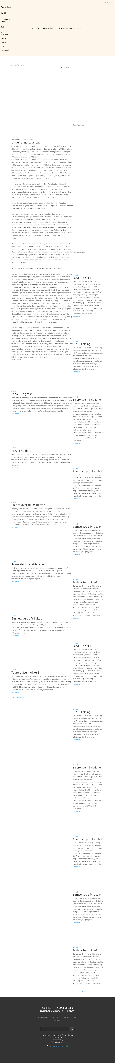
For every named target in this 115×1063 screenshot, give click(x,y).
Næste (22, 698)
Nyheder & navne (5, 20)
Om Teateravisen (5, 33)
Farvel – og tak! (21, 394)
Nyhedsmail (5, 50)
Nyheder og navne (66, 28)
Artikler (4, 13)
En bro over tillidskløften (28, 505)
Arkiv (2, 46)
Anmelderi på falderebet (28, 564)
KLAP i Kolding (21, 451)
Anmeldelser (6, 7)
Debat (3, 27)
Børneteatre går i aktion (27, 618)
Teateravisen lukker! (25, 672)
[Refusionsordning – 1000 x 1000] (88, 122)
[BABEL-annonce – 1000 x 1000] (88, 91)
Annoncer (4, 42)
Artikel (13, 391)
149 (18, 698)
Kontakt (3, 38)
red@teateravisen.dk (60, 1046)
